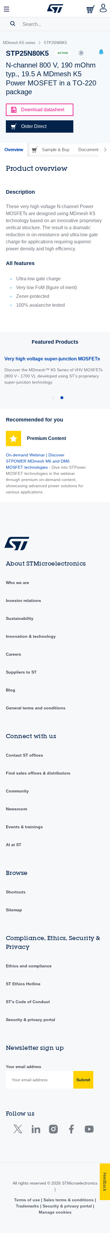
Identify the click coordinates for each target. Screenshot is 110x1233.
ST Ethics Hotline (23, 983)
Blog (10, 690)
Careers (13, 654)
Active (62, 53)
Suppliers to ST (21, 672)
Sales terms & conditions (68, 1199)
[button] (7, 8)
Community (17, 791)
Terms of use (27, 1199)
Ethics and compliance (29, 966)
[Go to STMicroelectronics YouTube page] (89, 1130)
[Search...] (13, 23)
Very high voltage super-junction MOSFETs (52, 358)
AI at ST (13, 844)
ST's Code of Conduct (28, 1001)
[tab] (13, 149)
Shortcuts (16, 892)
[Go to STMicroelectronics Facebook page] (71, 1130)
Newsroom (16, 809)
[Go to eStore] (91, 9)
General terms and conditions (35, 708)
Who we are (17, 582)
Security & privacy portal (30, 1019)
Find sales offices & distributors (38, 773)
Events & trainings (24, 826)
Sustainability (19, 618)
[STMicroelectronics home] (55, 8)
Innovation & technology (31, 636)
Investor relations (23, 600)
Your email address (23, 1067)
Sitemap (14, 910)
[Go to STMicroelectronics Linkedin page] (36, 1130)
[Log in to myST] (103, 8)
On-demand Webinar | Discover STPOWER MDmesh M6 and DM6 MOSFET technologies (38, 461)
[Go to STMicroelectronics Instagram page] (53, 1130)
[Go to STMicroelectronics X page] (19, 1130)
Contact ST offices (24, 755)
